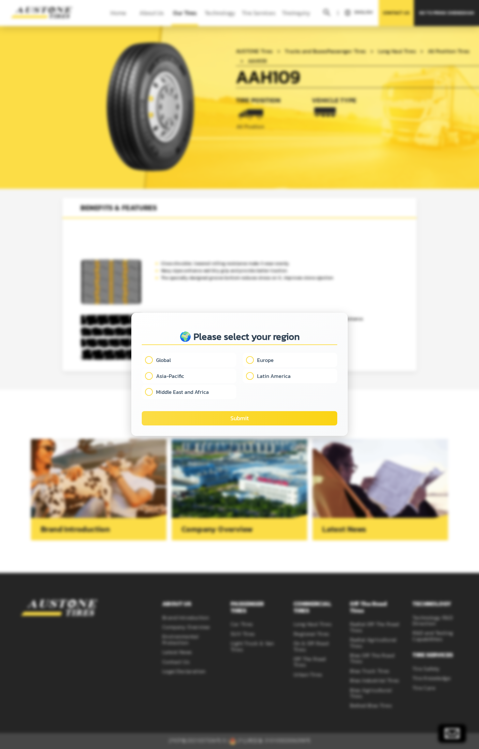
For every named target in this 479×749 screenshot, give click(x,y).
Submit (239, 418)
